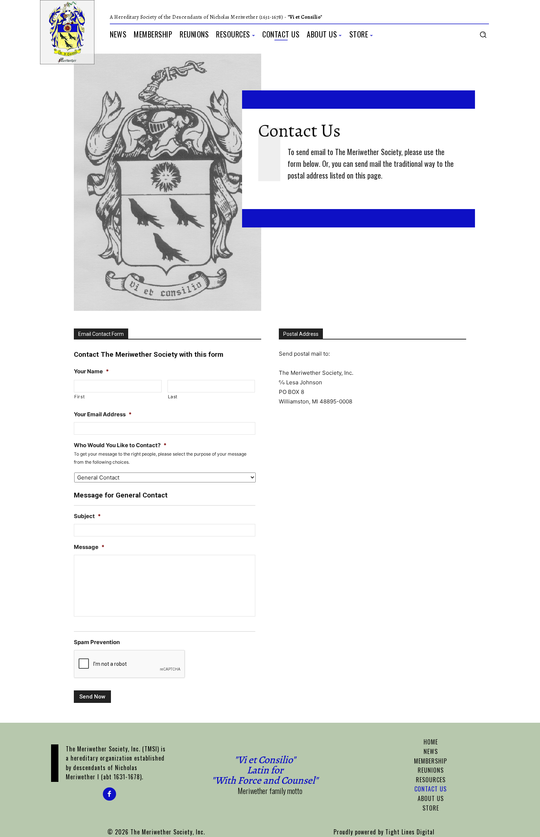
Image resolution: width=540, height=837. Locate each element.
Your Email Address (103, 414)
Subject (87, 516)
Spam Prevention (97, 642)
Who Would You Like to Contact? (120, 445)
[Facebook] (109, 794)
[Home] (67, 32)
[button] (483, 34)
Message (89, 546)
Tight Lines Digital (410, 831)
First (79, 396)
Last (173, 396)
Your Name (91, 371)
